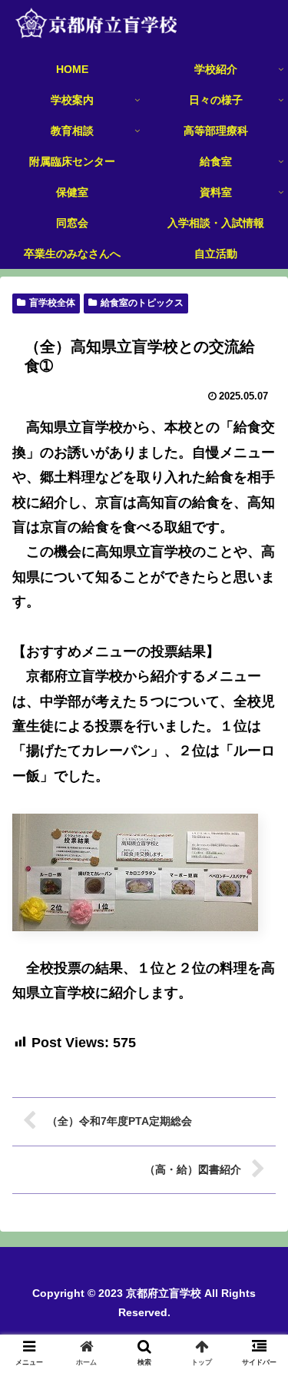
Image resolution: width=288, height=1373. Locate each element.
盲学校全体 (52, 302)
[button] (257, 1264)
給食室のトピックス (142, 302)
